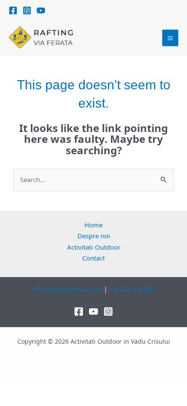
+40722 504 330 (131, 289)
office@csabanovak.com (67, 289)
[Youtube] (93, 311)
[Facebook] (13, 10)
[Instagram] (27, 10)
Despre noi (93, 235)
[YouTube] (41, 10)
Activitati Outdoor (93, 247)
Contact (93, 258)
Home (93, 224)
